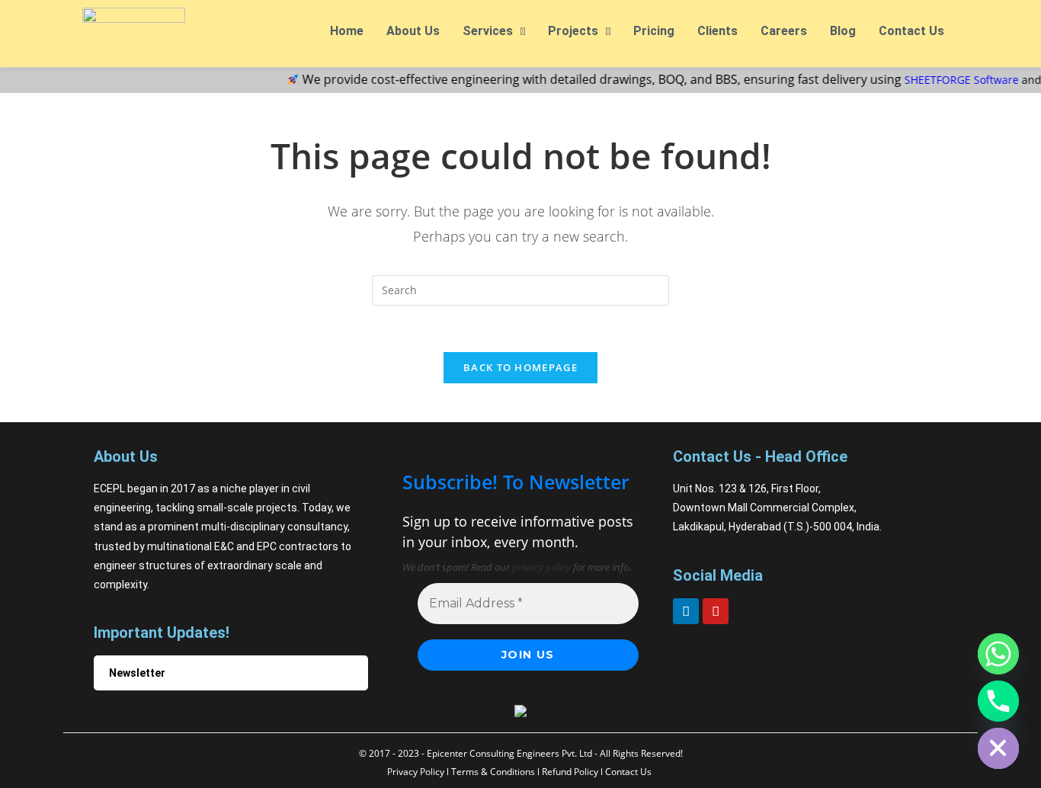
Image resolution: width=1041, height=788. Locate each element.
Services (488, 31)
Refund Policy (570, 771)
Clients (717, 31)
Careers (784, 31)
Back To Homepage (520, 367)
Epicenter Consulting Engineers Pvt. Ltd (509, 753)
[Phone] (998, 701)
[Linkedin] (686, 611)
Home (347, 31)
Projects (573, 31)
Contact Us (911, 31)
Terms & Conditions (493, 771)
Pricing (653, 31)
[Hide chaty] (998, 748)
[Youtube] (716, 611)
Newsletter (137, 673)
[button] (494, 31)
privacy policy (541, 567)
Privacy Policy (415, 771)
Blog (843, 31)
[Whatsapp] (998, 653)
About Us (413, 31)
